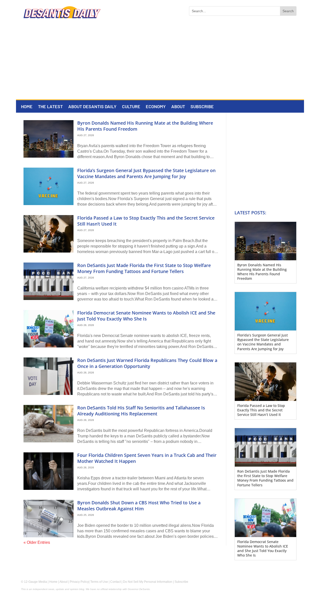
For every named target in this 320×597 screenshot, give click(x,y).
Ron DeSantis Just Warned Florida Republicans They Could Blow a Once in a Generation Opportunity (147, 363)
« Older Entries (37, 542)
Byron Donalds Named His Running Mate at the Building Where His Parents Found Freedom (145, 126)
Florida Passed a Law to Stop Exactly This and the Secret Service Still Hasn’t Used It (145, 221)
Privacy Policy (79, 582)
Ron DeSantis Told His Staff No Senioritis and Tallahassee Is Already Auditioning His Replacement (141, 410)
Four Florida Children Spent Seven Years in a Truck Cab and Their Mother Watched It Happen (146, 458)
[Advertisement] (160, 62)
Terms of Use (99, 582)
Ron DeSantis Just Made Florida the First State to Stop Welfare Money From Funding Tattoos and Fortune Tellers (144, 268)
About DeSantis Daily (92, 107)
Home (26, 107)
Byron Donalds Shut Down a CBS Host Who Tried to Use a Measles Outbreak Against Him (138, 505)
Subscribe (202, 107)
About (178, 107)
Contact (115, 582)
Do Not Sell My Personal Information (147, 582)
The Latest (50, 107)
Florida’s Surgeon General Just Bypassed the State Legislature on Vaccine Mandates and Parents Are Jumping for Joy (146, 173)
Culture (131, 107)
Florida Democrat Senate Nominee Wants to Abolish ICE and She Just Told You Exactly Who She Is (146, 315)
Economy (156, 107)
